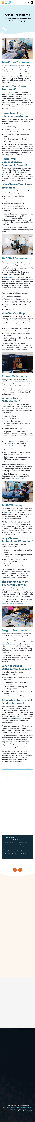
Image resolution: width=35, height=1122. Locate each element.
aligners (18, 718)
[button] (32, 2)
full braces (17, 172)
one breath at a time (18, 478)
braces (10, 718)
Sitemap (4, 1107)
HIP (30, 1111)
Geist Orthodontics (10, 66)
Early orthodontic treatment (14, 446)
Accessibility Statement (25, 1107)
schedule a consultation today (13, 603)
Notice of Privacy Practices (17, 1109)
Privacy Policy (12, 1107)
